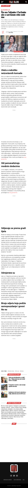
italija (17, 371)
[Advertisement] (14, 125)
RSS (23, 479)
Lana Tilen (10, 32)
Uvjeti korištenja (17, 479)
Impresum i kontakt (8, 479)
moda (22, 371)
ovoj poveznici (13, 192)
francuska (11, 371)
